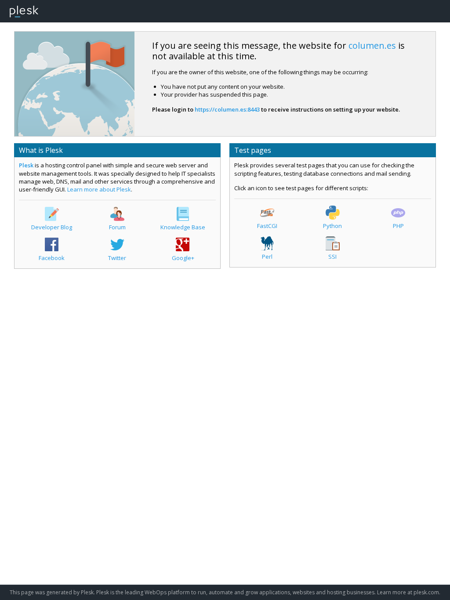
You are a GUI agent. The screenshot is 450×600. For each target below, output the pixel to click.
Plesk (26, 165)
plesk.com (426, 592)
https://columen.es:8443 (227, 109)
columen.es (372, 45)
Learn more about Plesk (99, 189)
